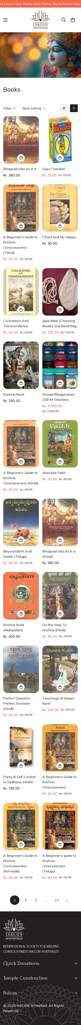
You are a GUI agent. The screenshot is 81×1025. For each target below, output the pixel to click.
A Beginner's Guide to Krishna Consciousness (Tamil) (20, 245)
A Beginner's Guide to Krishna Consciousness (59, 782)
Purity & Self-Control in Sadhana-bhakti (19, 779)
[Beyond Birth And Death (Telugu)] (21, 522)
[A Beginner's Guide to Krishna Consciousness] (60, 748)
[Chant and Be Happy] (60, 208)
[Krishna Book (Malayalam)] (21, 595)
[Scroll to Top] (73, 1002)
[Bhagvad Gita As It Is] (21, 140)
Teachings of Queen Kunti (58, 701)
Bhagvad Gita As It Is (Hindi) (59, 554)
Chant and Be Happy (59, 237)
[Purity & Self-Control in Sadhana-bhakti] (21, 748)
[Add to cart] (60, 157)
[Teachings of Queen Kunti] (60, 669)
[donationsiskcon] (40, 20)
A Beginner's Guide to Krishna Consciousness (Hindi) (20, 478)
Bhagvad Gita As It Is (20, 169)
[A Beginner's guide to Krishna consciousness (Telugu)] (60, 826)
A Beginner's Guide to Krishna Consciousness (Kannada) (20, 863)
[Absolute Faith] (60, 443)
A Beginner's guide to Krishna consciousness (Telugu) (59, 863)
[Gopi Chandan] (60, 140)
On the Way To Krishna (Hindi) (54, 627)
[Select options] (21, 157)
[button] (73, 20)
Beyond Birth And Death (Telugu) (17, 554)
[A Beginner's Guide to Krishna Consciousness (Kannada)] (21, 826)
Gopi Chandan (53, 169)
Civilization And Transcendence (16, 323)
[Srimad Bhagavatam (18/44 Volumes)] (60, 365)
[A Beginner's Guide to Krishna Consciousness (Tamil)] (21, 208)
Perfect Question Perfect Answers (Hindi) (16, 703)
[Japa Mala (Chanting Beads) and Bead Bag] (60, 292)
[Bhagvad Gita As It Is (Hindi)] (60, 522)
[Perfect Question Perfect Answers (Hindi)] (21, 669)
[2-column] (74, 108)
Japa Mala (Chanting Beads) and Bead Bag (59, 323)
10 (56, 900)
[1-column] (64, 108)
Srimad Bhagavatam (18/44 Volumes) (58, 397)
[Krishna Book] (21, 365)
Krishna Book (13, 394)
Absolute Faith (54, 473)
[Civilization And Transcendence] (21, 292)
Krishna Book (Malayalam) (13, 627)
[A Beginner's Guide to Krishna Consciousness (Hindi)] (21, 443)
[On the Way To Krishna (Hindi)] (60, 595)
